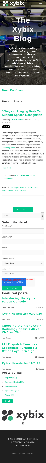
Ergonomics (11, 391)
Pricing (9, 395)
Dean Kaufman (17, 119)
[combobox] (21, 215)
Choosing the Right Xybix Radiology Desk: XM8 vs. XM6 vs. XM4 (22, 329)
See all (7, 401)
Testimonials (20, 190)
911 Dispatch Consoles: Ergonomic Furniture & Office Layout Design (20, 348)
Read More (6, 168)
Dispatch (10, 378)
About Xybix (7, 190)
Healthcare (33, 187)
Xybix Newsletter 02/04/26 (22, 313)
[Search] (42, 216)
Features (10, 386)
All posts (23, 210)
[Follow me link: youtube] (23, 423)
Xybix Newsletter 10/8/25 (21, 363)
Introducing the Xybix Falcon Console (18, 300)
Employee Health (18, 187)
